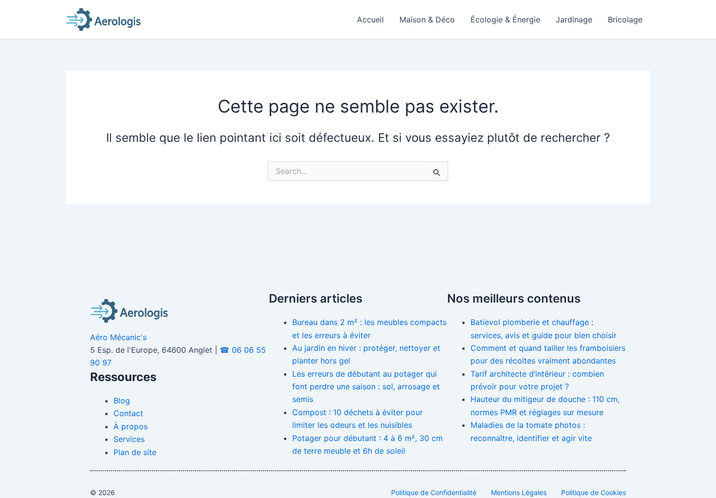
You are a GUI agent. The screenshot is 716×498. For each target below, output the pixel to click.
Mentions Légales (518, 492)
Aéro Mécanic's (118, 337)
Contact (128, 413)
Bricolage (625, 19)
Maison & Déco (427, 19)
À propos (130, 426)
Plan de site (134, 452)
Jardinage (574, 19)
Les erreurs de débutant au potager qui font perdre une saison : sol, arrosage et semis (366, 386)
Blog (121, 400)
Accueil (370, 19)
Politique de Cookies (593, 492)
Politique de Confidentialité (433, 492)
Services (129, 439)
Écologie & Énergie (505, 19)
